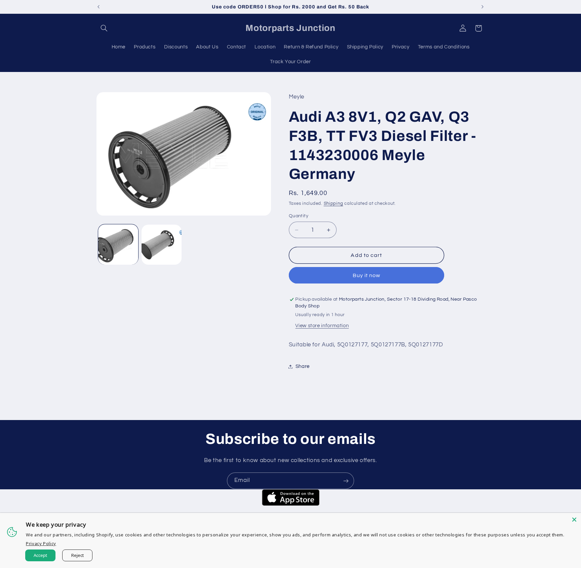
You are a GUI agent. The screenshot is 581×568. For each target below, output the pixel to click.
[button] (104, 28)
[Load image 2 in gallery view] (162, 245)
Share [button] (303, 366)
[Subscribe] (346, 480)
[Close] (574, 519)
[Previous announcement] (98, 6)
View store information (322, 325)
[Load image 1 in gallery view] (118, 245)
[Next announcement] (482, 6)
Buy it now (367, 275)
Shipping (333, 203)
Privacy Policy (41, 543)
